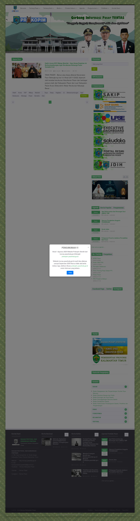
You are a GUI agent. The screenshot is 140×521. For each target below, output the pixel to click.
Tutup (70, 272)
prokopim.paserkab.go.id (70, 256)
